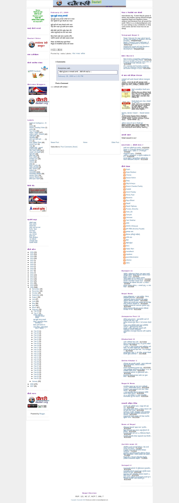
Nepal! (128, 203)
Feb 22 (36, 339)
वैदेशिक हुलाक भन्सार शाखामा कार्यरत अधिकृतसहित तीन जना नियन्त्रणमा (134, 278)
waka (128, 263)
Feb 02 (36, 376)
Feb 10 (36, 360)
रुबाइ (30, 164)
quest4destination (132, 257)
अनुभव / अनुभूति (34, 132)
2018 (32, 269)
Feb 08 (36, 364)
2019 (32, 267)
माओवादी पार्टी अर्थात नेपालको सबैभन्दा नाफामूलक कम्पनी (136, 79)
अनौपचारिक (32, 136)
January (35, 381)
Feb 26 (36, 331)
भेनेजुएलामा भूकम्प (128, 154)
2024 (32, 256)
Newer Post (55, 142)
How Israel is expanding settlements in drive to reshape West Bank (137, 59)
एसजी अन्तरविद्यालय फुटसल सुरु (132, 368)
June (34, 301)
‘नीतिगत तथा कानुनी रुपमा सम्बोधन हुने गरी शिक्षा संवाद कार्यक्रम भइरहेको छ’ (137, 303)
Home (85, 142)
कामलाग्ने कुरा (33, 144)
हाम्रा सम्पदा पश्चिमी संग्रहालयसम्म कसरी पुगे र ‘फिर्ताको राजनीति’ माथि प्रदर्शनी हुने (137, 477)
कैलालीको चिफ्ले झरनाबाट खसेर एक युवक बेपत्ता (135, 375)
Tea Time (32, 131)
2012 (32, 281)
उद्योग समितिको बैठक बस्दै (130, 342)
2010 (32, 285)
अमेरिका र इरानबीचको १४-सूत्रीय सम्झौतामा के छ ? (136, 155)
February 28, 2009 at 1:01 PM (70, 76)
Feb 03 (36, 374)
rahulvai (128, 260)
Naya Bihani (130, 200)
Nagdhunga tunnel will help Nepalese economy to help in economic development (136, 48)
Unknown (129, 217)
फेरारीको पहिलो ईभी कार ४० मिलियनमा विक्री (136, 433)
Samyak (129, 215)
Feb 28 (36, 311)
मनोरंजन (31, 162)
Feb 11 (36, 358)
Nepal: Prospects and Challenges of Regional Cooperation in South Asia (136, 42)
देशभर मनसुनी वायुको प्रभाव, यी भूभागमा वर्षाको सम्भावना (137, 344)
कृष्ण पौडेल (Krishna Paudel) (135, 229)
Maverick (129, 197)
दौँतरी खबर (32, 155)
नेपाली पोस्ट (32, 226)
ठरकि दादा (129, 237)
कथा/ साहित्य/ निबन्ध (35, 142)
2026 (32, 252)
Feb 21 (36, 341)
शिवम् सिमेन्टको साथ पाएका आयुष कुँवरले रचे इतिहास (136, 430)
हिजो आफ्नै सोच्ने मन (39, 325)
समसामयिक (32, 172)
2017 (32, 271)
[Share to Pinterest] (61, 49)
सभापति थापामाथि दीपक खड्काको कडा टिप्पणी (136, 436)
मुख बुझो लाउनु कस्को (39, 319)
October (35, 293)
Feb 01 (36, 378)
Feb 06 (36, 368)
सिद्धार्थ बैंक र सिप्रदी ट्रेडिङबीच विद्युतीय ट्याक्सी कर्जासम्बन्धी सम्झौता (135, 457)
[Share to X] (56, 49)
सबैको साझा (32, 222)
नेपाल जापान (32, 224)
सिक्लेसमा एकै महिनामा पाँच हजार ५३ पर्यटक (136, 282)
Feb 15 (36, 350)
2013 (32, 279)
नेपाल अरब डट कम (34, 227)
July (33, 299)
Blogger (42, 414)
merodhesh (130, 251)
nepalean (129, 254)
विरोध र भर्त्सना (33, 165)
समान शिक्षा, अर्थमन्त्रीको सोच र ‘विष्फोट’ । (40, 327)
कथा (30, 141)
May (34, 303)
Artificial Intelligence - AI (38, 123)
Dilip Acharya (130, 183)
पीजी (127, 240)
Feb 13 (36, 354)
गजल (30, 146)
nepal (31, 126)
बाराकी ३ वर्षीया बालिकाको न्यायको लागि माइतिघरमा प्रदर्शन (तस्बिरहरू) (134, 328)
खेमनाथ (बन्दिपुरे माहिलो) (133, 234)
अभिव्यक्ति (32, 137)
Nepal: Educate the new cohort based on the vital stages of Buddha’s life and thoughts (137, 39)
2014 (32, 277)
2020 (32, 265)
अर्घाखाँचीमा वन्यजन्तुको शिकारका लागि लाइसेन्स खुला (137, 331)
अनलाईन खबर (33, 241)
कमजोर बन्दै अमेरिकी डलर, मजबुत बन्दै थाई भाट (135, 406)
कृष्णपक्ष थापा (129, 231)
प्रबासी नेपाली (33, 242)
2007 (32, 386)
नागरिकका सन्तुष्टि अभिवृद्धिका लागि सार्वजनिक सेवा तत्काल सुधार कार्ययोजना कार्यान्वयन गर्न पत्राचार (136, 413)
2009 (32, 287)
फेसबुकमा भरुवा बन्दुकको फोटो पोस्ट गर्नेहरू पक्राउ (135, 389)
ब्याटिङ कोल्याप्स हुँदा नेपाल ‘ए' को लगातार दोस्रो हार (137, 322)
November (36, 291)
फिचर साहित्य (33, 157)
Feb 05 (36, 370)
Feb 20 (36, 343)
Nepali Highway (131, 206)
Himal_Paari (130, 195)
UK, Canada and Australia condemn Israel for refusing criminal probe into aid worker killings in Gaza (136, 67)
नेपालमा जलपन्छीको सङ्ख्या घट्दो (133, 281)
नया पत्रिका (32, 239)
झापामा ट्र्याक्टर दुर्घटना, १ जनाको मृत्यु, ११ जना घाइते (137, 286)
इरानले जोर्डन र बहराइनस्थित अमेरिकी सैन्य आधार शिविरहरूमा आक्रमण (135, 158)
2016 (32, 273)
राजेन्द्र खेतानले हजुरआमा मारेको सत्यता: (38, 316)
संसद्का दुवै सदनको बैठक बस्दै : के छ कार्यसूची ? (137, 350)
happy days (130, 249)
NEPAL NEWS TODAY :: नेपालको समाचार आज (135, 113)
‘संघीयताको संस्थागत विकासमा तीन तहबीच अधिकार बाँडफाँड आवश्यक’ (135, 300)
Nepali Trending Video (37, 127)
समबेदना (31, 170)
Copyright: (74, 500)
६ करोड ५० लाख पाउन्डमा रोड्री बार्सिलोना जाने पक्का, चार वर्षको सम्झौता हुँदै (137, 347)
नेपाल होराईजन (33, 237)
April (34, 305)
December (36, 289)
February (35, 309)
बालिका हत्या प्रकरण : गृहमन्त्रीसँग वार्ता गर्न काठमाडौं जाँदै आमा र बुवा (136, 319)
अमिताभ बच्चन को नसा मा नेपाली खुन (132, 123)
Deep (128, 181)
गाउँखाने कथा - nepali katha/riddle (36, 148)
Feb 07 (36, 366)
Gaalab (128, 189)
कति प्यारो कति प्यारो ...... (36, 139)
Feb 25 (36, 333)
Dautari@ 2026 (81, 500)
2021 (32, 262)
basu (127, 246)
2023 (32, 258)
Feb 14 (36, 352)
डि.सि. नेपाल (33, 229)
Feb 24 (36, 335)
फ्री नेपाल (32, 231)
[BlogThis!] (54, 49)
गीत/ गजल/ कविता (34, 150)
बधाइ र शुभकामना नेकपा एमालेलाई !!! (40, 322)
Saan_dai (129, 212)
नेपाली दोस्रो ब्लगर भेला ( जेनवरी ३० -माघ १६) (141, 101)
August (35, 297)
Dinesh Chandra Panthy (134, 186)
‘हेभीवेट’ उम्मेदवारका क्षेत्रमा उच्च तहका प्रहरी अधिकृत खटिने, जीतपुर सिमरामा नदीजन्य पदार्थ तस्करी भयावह (136, 275)
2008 (32, 384)
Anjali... (128, 169)
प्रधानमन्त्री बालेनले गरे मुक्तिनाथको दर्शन (135, 372)
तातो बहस (32, 154)
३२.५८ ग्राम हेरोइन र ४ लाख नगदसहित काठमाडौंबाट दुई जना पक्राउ (134, 395)
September (36, 295)
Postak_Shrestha (132, 209)
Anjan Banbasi (131, 172)
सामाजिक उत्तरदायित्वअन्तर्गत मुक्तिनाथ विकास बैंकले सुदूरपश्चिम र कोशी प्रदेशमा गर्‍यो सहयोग (136, 453)
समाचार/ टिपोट (33, 175)
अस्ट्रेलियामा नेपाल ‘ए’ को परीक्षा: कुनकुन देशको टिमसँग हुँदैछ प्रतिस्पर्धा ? (137, 353)
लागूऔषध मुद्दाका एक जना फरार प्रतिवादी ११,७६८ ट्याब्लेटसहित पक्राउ (135, 386)
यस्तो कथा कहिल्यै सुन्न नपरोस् (132, 148)
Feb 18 (36, 345)
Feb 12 (36, 356)
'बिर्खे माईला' (129, 243)
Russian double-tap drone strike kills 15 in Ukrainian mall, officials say (137, 62)
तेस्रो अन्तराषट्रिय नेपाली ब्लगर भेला (141, 90)
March (34, 307)
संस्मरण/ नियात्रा (34, 177)
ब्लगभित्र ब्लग (33, 159)
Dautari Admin (131, 178)
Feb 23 (36, 337)
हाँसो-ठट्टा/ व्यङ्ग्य (34, 179)
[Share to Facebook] (59, 49)
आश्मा (127, 223)
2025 (32, 254)
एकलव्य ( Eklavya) (132, 226)
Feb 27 (36, 313)
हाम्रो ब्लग (32, 236)
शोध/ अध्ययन (33, 169)
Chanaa (128, 175)
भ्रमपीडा (31, 160)
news (31, 129)
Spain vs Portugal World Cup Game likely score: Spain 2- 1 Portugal (136, 150)
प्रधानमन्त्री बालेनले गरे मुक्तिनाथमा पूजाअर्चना (136, 468)
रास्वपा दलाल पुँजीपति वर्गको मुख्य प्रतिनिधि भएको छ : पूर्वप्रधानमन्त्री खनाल (135, 325)
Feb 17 (36, 347)
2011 (32, 283)
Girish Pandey (131, 192)
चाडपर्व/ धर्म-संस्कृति (35, 152)
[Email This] (52, 49)
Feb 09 (36, 362)
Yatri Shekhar (130, 220)
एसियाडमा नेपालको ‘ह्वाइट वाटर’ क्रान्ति (134, 427)
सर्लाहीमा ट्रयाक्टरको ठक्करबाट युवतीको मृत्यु (136, 305)
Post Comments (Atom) (69, 147)
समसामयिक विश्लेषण (35, 174)
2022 (32, 260)
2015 (32, 275)
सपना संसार (32, 232)
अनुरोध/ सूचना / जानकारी (36, 134)
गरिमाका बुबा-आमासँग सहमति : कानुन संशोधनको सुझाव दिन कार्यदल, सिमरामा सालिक (137, 364)
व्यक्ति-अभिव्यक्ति (34, 167)
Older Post (115, 142)
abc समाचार (33, 234)
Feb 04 (36, 372)
